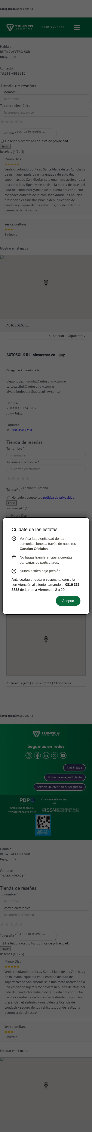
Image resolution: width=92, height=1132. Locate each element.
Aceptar (68, 601)
